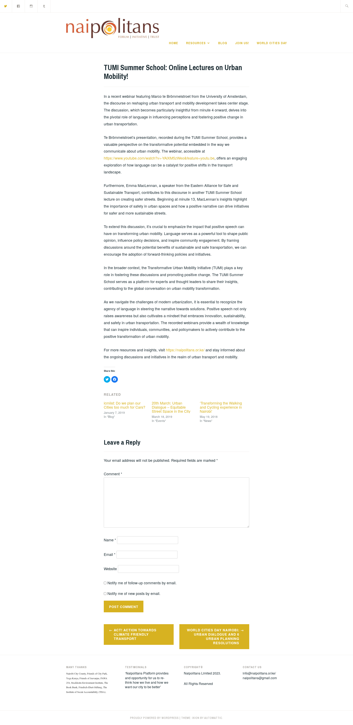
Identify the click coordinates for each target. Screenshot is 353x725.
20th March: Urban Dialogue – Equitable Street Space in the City (171, 407)
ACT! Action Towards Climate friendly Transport (135, 634)
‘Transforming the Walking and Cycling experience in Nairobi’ (221, 407)
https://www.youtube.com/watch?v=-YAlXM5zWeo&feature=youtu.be (159, 158)
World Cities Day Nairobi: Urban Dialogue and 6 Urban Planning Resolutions (213, 636)
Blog (222, 43)
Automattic (213, 718)
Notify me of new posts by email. (133, 593)
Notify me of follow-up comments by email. (141, 582)
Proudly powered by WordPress (154, 718)
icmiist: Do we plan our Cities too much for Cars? (124, 405)
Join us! (242, 43)
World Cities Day (272, 43)
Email (109, 554)
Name (110, 539)
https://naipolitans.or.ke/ (185, 349)
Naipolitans (195, 29)
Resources (196, 43)
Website (110, 568)
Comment (113, 473)
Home (173, 43)
